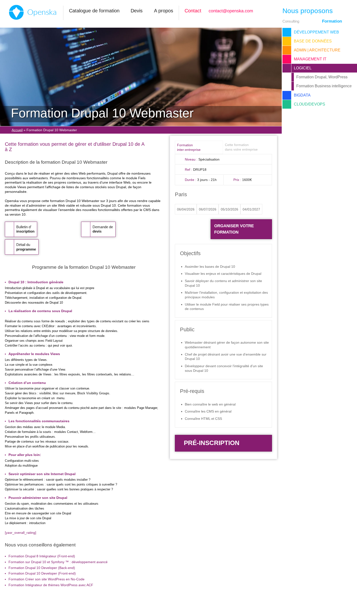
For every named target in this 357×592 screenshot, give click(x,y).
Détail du (26, 247)
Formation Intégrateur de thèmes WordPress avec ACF (50, 585)
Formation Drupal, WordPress (322, 77)
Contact (193, 10)
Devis (137, 10)
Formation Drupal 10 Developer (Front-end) (42, 573)
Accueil (17, 130)
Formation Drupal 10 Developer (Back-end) (41, 568)
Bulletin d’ (25, 229)
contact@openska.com (231, 10)
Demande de (103, 229)
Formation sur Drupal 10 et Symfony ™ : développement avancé (58, 562)
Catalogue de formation (94, 10)
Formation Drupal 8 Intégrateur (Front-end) (41, 556)
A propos (163, 10)
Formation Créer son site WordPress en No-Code (46, 579)
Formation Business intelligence (324, 86)
